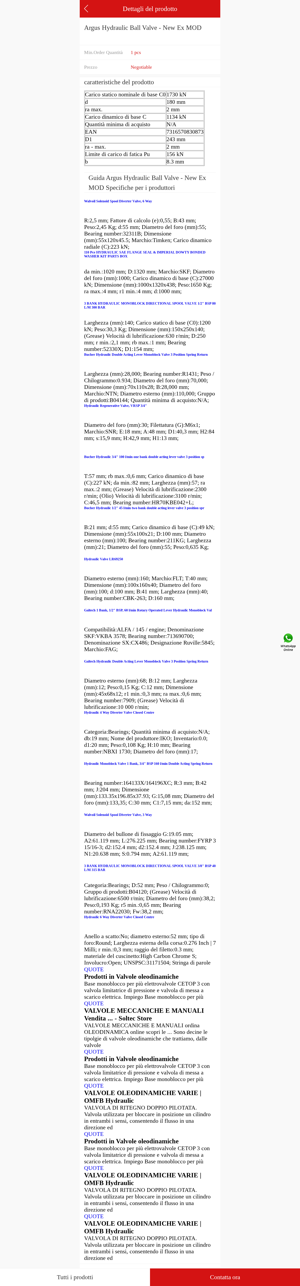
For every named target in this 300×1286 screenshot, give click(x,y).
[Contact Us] (288, 643)
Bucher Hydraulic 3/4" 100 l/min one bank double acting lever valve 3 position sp (144, 457)
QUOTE (94, 969)
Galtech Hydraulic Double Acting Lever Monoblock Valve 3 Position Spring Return (146, 661)
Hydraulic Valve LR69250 (103, 559)
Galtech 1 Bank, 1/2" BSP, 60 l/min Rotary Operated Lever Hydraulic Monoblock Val (148, 610)
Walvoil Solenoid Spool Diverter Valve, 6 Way (118, 201)
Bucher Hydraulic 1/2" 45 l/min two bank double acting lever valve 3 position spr (144, 508)
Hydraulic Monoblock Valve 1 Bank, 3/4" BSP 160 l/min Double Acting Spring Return (148, 763)
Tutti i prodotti (75, 1277)
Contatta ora (225, 1277)
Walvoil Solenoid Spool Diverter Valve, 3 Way (118, 815)
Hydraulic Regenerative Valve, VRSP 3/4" (115, 406)
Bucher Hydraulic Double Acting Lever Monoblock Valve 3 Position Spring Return (146, 354)
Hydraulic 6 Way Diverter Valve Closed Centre (119, 917)
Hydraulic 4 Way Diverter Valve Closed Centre (119, 712)
